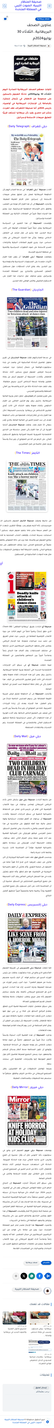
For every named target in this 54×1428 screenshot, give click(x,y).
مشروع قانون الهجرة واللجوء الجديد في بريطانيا (15, 1330)
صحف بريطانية (43, 19)
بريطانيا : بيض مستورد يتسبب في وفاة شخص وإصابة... (41, 1332)
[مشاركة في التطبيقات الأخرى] (16, 1276)
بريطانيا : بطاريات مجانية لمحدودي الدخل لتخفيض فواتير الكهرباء (40, 1360)
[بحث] (5, 6)
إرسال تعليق (41, 1388)
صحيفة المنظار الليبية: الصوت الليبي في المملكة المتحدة (27, 6)
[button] (39, 1276)
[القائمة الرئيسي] (49, 6)
